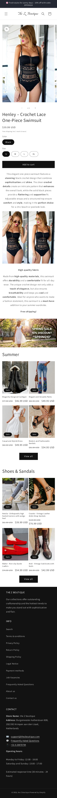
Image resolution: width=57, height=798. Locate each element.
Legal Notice (12, 663)
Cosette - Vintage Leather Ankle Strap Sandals (39, 514)
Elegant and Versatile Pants (40, 397)
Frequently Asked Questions (20, 684)
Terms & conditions (15, 636)
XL (34, 154)
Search (9, 629)
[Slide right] (35, 108)
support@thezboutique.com (25, 736)
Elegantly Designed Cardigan (14, 397)
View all (28, 456)
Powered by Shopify (37, 792)
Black (8, 142)
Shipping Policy (13, 656)
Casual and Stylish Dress (12, 441)
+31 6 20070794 (18, 744)
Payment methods (15, 670)
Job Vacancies (13, 677)
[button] (6, 14)
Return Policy (12, 650)
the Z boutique (23, 792)
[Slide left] (22, 108)
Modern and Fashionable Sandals (39, 442)
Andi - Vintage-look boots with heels (41, 564)
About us (10, 691)
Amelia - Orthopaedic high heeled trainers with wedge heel (13, 515)
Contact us (11, 698)
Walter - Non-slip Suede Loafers (12, 564)
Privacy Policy (12, 643)
